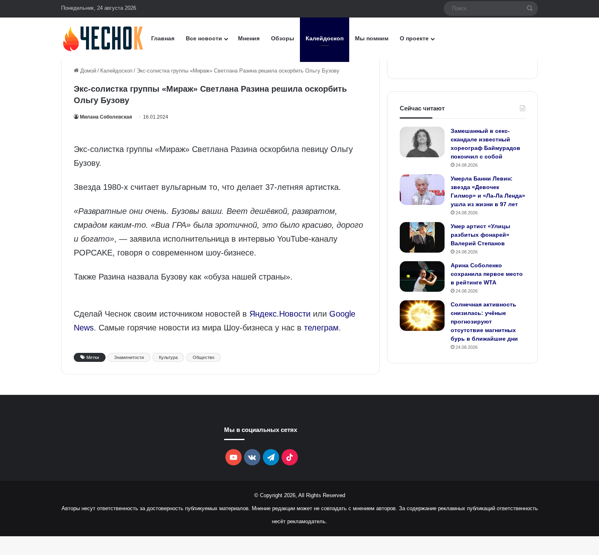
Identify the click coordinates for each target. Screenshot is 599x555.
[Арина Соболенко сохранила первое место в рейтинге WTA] (422, 276)
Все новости (204, 38)
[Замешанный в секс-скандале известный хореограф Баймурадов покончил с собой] (422, 142)
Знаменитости (129, 357)
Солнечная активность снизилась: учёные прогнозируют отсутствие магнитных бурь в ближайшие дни (484, 321)
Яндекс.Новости (280, 313)
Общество (203, 357)
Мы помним (371, 38)
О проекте (414, 38)
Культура (168, 357)
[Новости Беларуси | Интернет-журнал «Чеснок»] (103, 38)
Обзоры (282, 38)
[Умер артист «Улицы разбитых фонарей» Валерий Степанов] (422, 237)
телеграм (321, 327)
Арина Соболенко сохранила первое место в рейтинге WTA (487, 274)
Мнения (249, 38)
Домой (87, 71)
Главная (162, 38)
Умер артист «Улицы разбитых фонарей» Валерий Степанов (480, 235)
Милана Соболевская (106, 117)
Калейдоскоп (325, 38)
